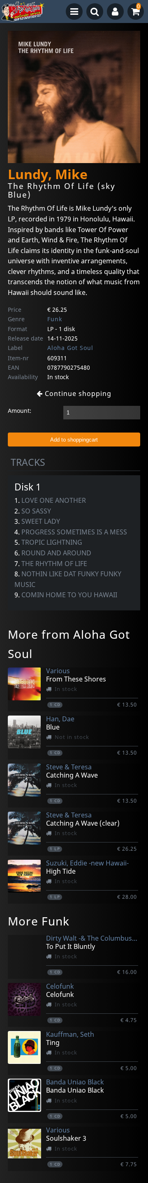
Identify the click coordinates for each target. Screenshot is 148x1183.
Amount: (19, 410)
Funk (54, 319)
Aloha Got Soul (70, 348)
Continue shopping (77, 393)
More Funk (38, 921)
